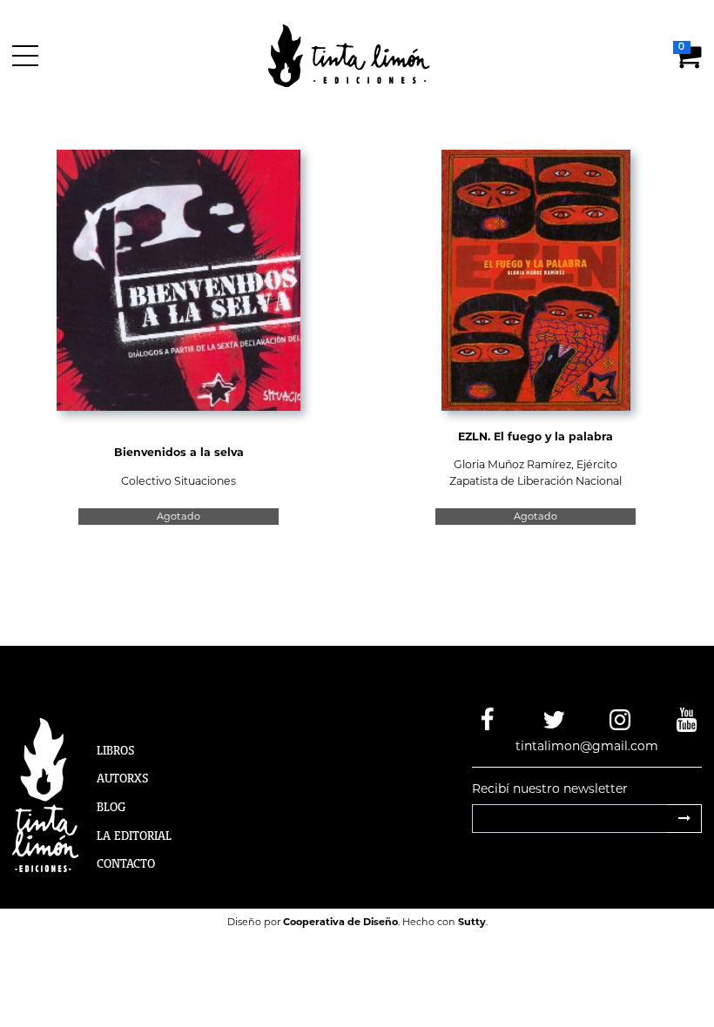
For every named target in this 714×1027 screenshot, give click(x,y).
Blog (111, 807)
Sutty (472, 922)
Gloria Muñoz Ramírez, (515, 464)
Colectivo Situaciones (178, 480)
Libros (116, 750)
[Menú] (28, 55)
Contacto (126, 863)
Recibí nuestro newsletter (550, 788)
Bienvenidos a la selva (179, 452)
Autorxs (123, 778)
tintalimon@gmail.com (586, 746)
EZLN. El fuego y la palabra (535, 436)
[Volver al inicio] (359, 55)
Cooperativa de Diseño (340, 922)
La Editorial (134, 835)
